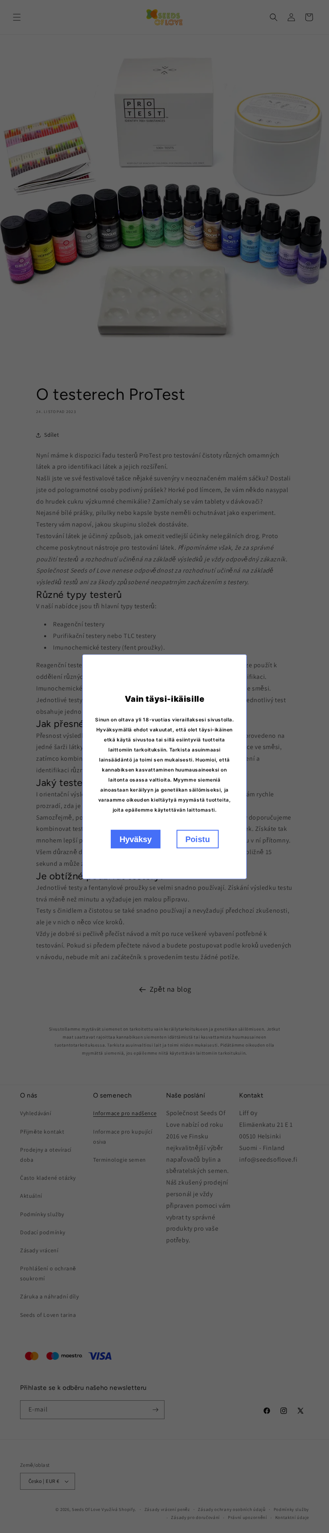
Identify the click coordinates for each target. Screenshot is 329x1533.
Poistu (197, 838)
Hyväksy (136, 838)
